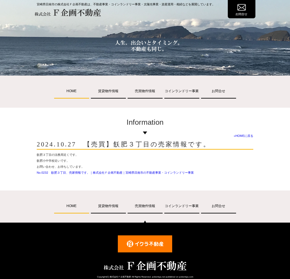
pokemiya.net (158, 277)
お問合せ (218, 91)
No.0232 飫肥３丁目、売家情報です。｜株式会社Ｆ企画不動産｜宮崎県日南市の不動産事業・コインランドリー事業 (115, 172)
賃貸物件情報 (108, 91)
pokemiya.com (186, 277)
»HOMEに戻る (243, 135)
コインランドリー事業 (182, 91)
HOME (71, 91)
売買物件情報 (145, 91)
